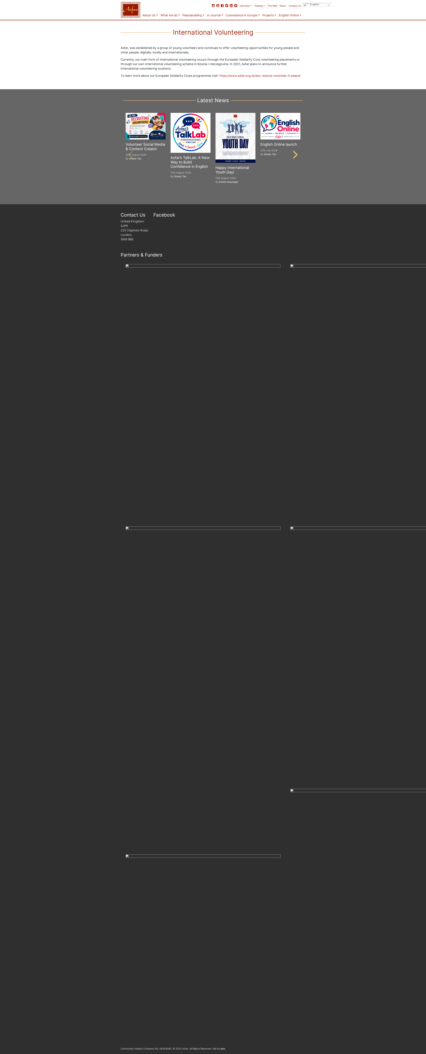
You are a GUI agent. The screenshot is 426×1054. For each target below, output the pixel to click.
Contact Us (295, 5)
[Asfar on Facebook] (222, 6)
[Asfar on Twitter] (226, 6)
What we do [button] (169, 15)
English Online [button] (289, 15)
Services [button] (245, 5)
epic (223, 1048)
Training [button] (258, 5)
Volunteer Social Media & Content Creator (145, 146)
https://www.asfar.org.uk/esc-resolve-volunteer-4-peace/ (260, 75)
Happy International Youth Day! (232, 169)
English (314, 4)
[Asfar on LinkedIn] (231, 6)
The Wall (272, 5)
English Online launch (278, 144)
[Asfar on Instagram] (213, 6)
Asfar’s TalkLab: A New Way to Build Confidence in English (190, 162)
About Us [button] (148, 15)
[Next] (294, 154)
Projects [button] (268, 15)
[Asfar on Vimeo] (235, 6)
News (283, 5)
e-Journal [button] (214, 15)
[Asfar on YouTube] (217, 6)
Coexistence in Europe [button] (241, 15)
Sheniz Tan (135, 158)
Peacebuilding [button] (192, 15)
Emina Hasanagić (228, 181)
